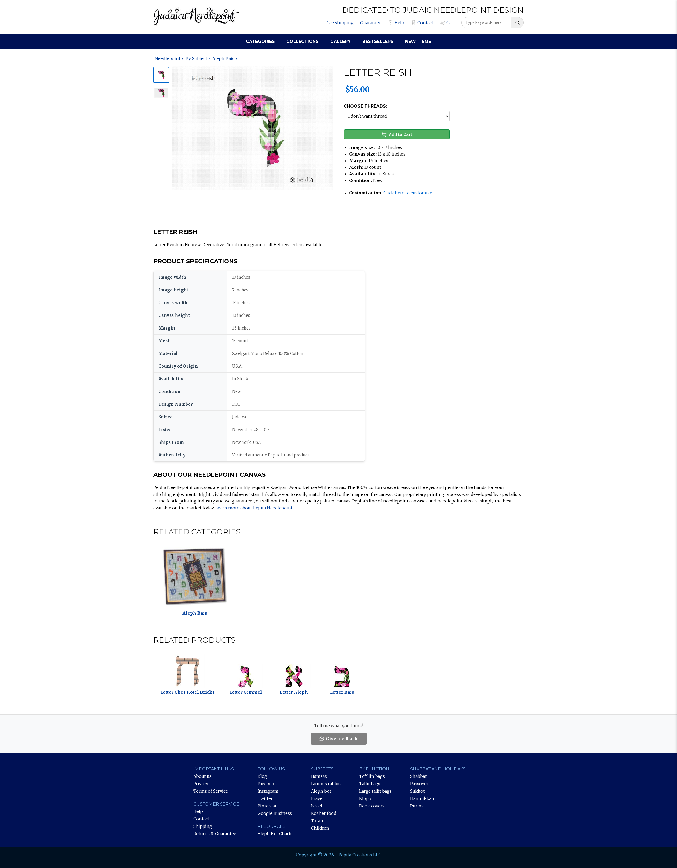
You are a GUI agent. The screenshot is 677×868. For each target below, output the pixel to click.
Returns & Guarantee (214, 833)
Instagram (268, 791)
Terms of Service (210, 791)
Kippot (366, 798)
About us (202, 776)
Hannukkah (422, 798)
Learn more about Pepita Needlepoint (253, 507)
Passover (419, 783)
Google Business (275, 813)
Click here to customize (407, 192)
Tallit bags (369, 783)
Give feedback (342, 738)
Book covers (372, 805)
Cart (450, 22)
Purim (416, 805)
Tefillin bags (372, 776)
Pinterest (267, 805)
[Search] (517, 22)
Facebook (267, 783)
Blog (262, 776)
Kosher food (323, 813)
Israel (316, 805)
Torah (317, 820)
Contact (425, 22)
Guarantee (370, 22)
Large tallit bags (375, 791)
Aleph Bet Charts (275, 833)
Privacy (200, 783)
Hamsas (319, 776)
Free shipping (339, 22)
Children (320, 828)
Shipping (202, 826)
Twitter (265, 798)
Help (399, 22)
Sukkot (417, 791)
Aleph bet (321, 791)
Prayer (317, 798)
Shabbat (418, 776)
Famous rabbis (326, 783)
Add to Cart (400, 134)
